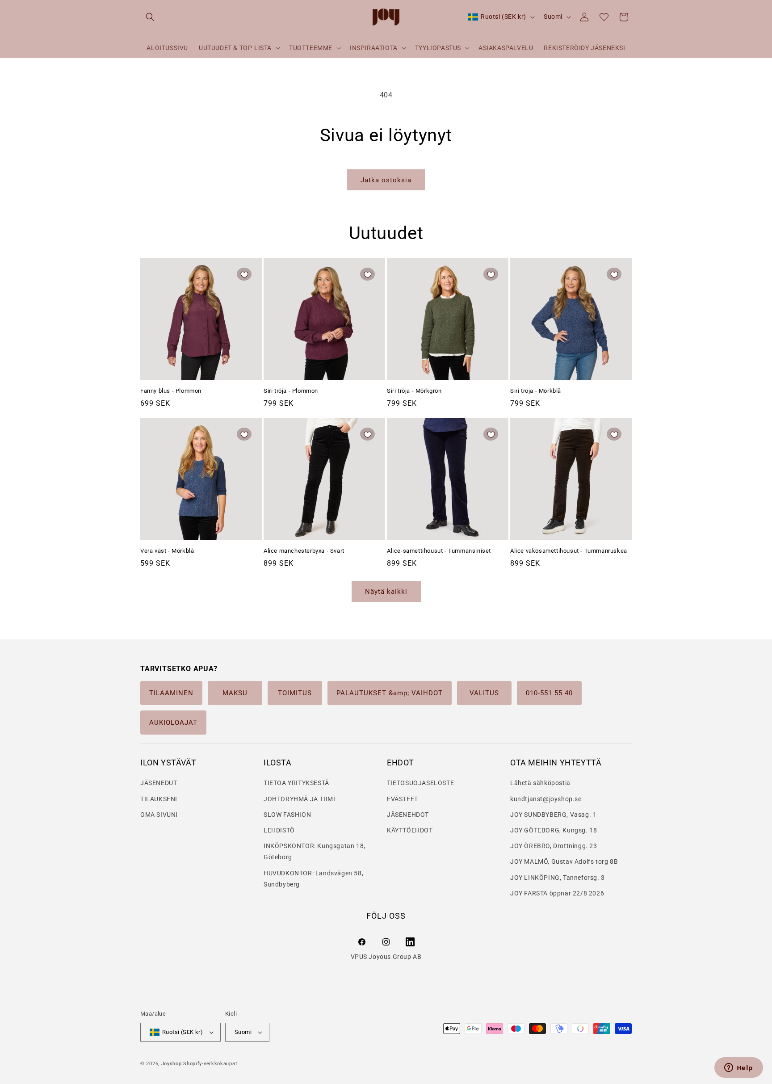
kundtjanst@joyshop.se (546, 798)
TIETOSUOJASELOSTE (420, 782)
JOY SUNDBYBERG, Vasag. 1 (553, 814)
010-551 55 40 (549, 693)
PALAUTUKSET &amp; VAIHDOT (389, 693)
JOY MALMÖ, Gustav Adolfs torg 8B (564, 861)
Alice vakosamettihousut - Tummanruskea (568, 550)
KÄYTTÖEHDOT (410, 830)
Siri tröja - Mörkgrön (414, 390)
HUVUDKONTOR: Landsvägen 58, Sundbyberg (313, 879)
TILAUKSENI (158, 798)
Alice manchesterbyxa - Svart (304, 550)
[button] (150, 17)
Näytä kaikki (386, 592)
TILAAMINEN (171, 693)
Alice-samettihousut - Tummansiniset (439, 550)
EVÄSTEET (402, 798)
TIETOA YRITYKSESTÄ (296, 782)
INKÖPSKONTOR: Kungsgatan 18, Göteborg (314, 851)
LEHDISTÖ (279, 830)
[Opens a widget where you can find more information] (738, 1068)
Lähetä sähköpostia (540, 782)
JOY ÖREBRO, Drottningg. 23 (553, 845)
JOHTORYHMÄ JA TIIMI (299, 798)
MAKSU (235, 693)
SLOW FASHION (287, 814)
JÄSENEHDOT (408, 814)
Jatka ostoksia (386, 180)
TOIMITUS (295, 693)
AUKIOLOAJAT (173, 722)
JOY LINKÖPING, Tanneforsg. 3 (557, 877)
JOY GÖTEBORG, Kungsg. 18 (553, 830)
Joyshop (171, 1064)
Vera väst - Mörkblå (167, 550)
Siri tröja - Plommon (291, 390)
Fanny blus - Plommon (170, 390)
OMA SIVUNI (159, 814)
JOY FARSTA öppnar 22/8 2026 (557, 893)
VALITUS (484, 693)
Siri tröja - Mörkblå (535, 390)
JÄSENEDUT (158, 782)
